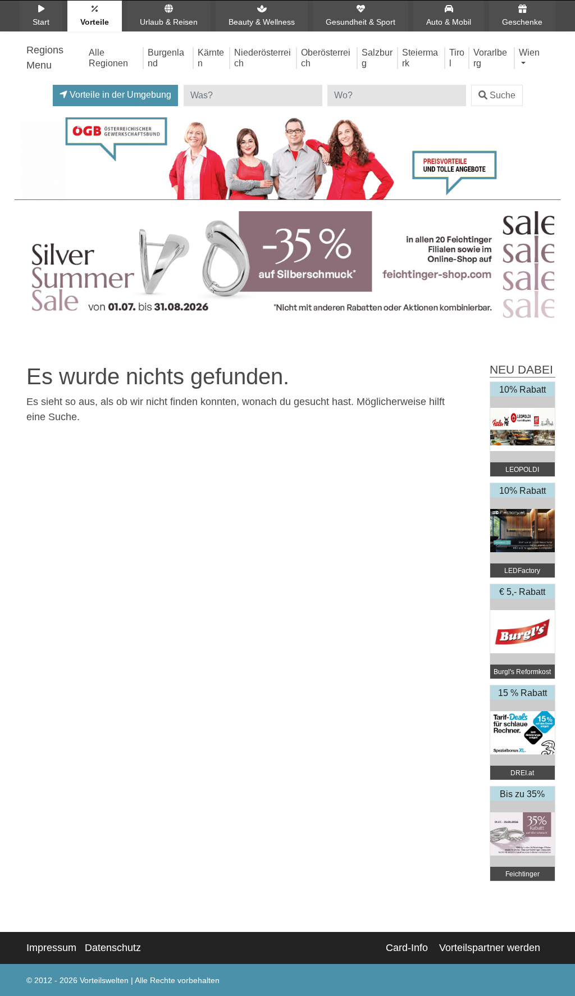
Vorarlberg (490, 57)
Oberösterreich (325, 57)
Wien (529, 52)
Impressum (51, 947)
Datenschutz (113, 947)
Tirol (456, 57)
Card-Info (407, 947)
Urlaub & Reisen (169, 21)
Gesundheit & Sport (360, 21)
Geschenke (522, 21)
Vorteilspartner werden (489, 947)
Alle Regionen (108, 57)
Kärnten (211, 57)
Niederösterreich (262, 57)
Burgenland (166, 57)
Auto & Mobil (448, 21)
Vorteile (94, 21)
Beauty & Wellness (262, 21)
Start (41, 21)
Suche (502, 95)
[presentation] (31, 267)
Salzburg (377, 57)
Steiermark (420, 57)
